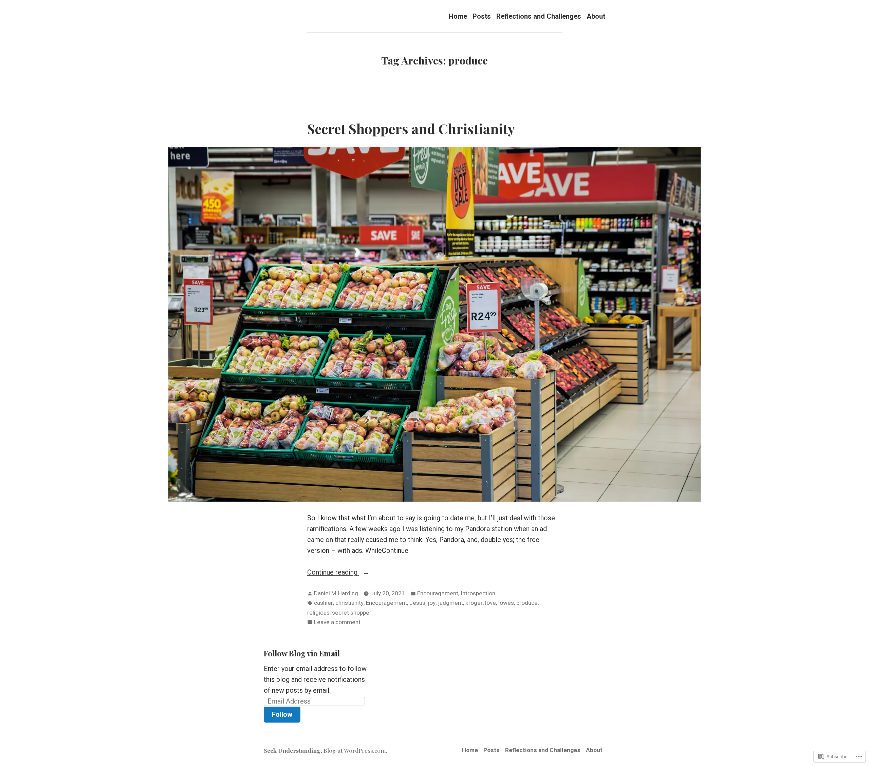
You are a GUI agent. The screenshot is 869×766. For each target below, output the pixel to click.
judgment (450, 602)
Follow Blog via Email (302, 653)
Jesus (417, 602)
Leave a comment (337, 622)
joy (432, 602)
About (596, 16)
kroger (474, 602)
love (490, 602)
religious (318, 612)
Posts (482, 16)
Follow (282, 714)
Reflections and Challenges (538, 16)
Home (458, 16)
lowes (506, 602)
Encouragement (437, 593)
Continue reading (333, 573)
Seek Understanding (292, 750)
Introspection (478, 593)
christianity (349, 602)
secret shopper (351, 612)
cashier (323, 602)
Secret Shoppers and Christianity (411, 128)
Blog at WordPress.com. (355, 750)
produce (527, 602)
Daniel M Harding (336, 593)
